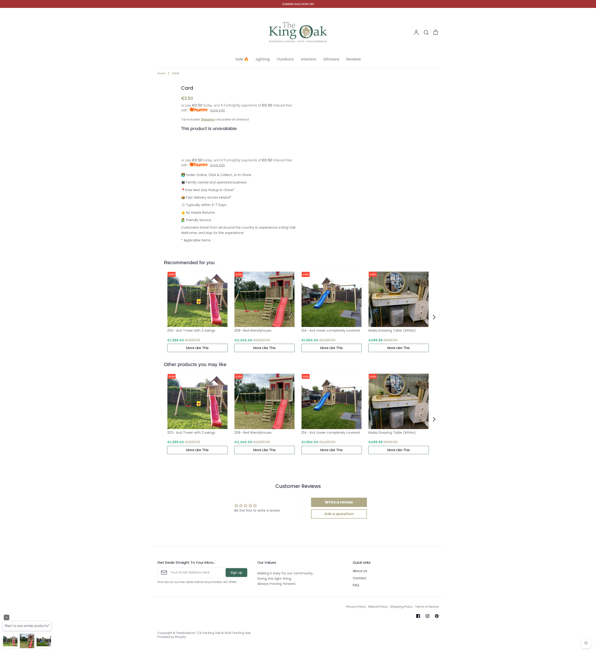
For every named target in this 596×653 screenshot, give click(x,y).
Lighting (263, 59)
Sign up (236, 572)
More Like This (197, 348)
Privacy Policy (356, 607)
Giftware (331, 59)
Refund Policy (378, 607)
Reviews (353, 59)
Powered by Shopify (171, 637)
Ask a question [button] (339, 513)
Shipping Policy (401, 607)
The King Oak (241, 633)
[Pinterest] (436, 616)
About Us (360, 571)
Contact (359, 578)
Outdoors (285, 59)
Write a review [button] (339, 502)
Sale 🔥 (242, 59)
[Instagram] (427, 616)
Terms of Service (427, 607)
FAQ (356, 585)
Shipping (207, 119)
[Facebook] (418, 616)
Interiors (308, 59)
